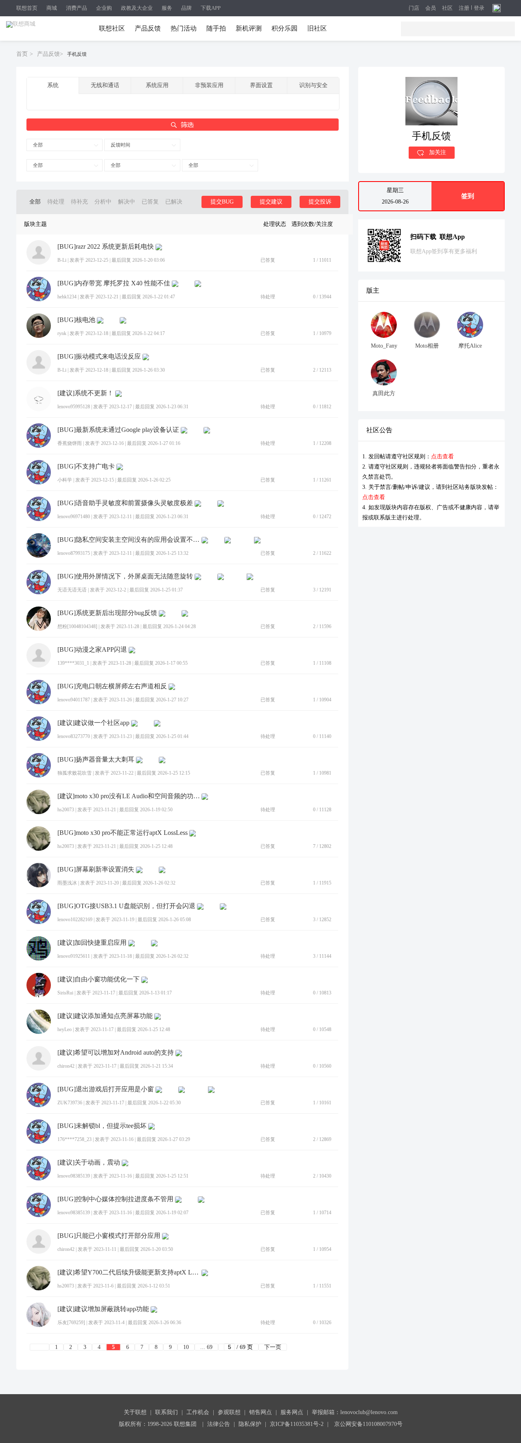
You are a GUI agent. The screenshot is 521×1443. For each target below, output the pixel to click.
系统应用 (157, 85)
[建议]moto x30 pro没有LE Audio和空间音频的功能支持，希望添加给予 (128, 796)
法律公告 (218, 1424)
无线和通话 (105, 85)
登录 (479, 8)
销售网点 (260, 1412)
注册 (464, 8)
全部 (38, 145)
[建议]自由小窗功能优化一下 (98, 979)
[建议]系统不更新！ (85, 393)
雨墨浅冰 (67, 883)
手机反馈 (77, 54)
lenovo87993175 (73, 553)
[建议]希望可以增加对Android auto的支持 (115, 1052)
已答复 (150, 202)
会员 (430, 8)
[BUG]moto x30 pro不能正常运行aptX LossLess (122, 833)
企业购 (104, 8)
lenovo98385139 (73, 1176)
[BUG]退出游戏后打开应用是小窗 (105, 1089)
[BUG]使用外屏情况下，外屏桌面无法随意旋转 (125, 576)
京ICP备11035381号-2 (297, 1424)
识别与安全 (313, 85)
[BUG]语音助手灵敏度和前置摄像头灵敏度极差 (125, 503)
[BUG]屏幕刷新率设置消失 (95, 869)
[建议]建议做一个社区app (93, 723)
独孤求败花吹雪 (74, 773)
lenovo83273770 (73, 736)
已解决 (173, 202)
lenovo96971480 (73, 516)
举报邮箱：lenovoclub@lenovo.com (355, 1412)
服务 (167, 8)
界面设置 (261, 85)
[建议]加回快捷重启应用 (92, 942)
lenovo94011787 (73, 700)
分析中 (103, 202)
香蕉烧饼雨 (69, 443)
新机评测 (249, 28)
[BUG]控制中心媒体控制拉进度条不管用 (115, 1199)
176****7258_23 (74, 1139)
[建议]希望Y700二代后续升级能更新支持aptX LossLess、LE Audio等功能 (128, 1272)
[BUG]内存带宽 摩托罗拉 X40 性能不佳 (113, 283)
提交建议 (271, 202)
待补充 (79, 202)
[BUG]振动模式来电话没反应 (99, 356)
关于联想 (135, 1412)
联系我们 (166, 1412)
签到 (467, 196)
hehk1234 (67, 297)
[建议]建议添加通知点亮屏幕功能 (105, 1016)
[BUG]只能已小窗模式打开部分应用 (108, 1236)
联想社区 (112, 28)
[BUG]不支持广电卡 (86, 466)
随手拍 (216, 28)
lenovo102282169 (74, 919)
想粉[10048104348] (77, 626)
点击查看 (442, 456)
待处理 (55, 202)
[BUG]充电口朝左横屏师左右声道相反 (112, 686)
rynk (61, 333)
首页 (22, 54)
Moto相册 (427, 346)
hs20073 (65, 809)
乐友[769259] (71, 1322)
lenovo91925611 (73, 956)
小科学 (64, 480)
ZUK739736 (69, 1103)
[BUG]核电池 (76, 320)
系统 (53, 85)
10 (186, 1347)
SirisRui (65, 993)
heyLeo (64, 1029)
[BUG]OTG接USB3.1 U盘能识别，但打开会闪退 (126, 906)
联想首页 (26, 8)
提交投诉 (320, 202)
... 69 (206, 1347)
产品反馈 (148, 28)
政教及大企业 (137, 8)
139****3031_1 (73, 663)
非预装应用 (209, 85)
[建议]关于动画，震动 (88, 1162)
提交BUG (222, 202)
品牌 (186, 8)
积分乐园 (284, 28)
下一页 (272, 1347)
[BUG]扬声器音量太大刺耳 (95, 759)
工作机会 (197, 1412)
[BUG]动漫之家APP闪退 (92, 649)
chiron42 (65, 1066)
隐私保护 (250, 1424)
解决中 (126, 202)
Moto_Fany (384, 346)
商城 (51, 8)
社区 (447, 8)
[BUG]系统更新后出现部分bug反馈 (107, 613)
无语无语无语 (72, 590)
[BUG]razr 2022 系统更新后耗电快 (105, 246)
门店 (414, 8)
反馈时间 (120, 145)
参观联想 (229, 1412)
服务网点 (291, 1412)
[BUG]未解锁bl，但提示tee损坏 (102, 1126)
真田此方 (383, 393)
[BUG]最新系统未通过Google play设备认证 (118, 430)
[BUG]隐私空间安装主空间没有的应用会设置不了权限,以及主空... (128, 539)
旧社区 (317, 28)
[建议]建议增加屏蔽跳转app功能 (103, 1309)
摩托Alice (470, 346)
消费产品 (76, 8)
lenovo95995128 (73, 406)
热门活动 (184, 28)
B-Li (61, 260)
